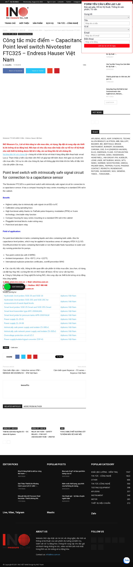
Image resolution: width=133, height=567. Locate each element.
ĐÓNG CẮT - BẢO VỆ (17, 30)
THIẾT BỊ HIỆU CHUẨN (100, 503)
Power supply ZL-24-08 (14, 323)
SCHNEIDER (105, 171)
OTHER (94, 480)
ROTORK (95, 171)
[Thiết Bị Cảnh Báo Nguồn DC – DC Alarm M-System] (16, 421)
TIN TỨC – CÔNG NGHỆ (67, 23)
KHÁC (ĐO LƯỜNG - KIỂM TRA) (104, 472)
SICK (114, 171)
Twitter (68, 2)
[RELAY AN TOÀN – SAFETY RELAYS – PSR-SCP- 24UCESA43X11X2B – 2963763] (44, 421)
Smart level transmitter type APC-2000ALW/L (23, 311)
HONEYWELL (96, 158)
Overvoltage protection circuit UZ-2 (19, 335)
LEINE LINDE (96, 160)
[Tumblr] (121, 540)
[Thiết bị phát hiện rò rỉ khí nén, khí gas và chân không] (97, 80)
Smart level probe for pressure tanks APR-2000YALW (26, 315)
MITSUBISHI (108, 160)
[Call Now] (7, 287)
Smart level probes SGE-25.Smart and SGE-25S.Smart (27, 307)
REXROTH (105, 168)
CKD (102, 149)
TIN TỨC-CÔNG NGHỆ (100, 483)
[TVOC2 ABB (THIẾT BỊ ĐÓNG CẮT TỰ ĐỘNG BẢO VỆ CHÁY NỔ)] (73, 421)
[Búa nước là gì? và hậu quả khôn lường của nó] (53, 474)
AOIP (109, 138)
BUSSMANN (118, 147)
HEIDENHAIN (118, 155)
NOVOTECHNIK (113, 163)
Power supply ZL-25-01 (14, 319)
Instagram (77, 2)
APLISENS (95, 138)
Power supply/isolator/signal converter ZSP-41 (23, 339)
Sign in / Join (51, 2)
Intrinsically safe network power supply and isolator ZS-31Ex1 (30, 331)
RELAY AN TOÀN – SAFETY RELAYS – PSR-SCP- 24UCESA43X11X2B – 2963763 (43, 434)
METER (94, 499)
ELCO (93, 152)
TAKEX (94, 174)
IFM (116, 158)
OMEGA (124, 163)
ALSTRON (110, 141)
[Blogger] (93, 540)
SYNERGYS (117, 138)
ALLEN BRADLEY (98, 141)
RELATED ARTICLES (12, 406)
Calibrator (14, 347)
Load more (110, 102)
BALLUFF (124, 141)
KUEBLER (123, 158)
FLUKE (110, 152)
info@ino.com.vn (53, 554)
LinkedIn (61, 2)
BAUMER (95, 144)
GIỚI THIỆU (24, 23)
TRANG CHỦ (10, 23)
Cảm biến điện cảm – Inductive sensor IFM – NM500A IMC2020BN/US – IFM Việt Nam (22, 371)
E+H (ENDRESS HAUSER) (116, 149)
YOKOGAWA (104, 174)
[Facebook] (100, 540)
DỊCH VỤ (50, 23)
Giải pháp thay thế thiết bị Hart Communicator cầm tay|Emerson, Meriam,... (117, 91)
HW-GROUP (109, 158)
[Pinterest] (114, 540)
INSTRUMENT (97, 495)
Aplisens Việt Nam (68, 296)
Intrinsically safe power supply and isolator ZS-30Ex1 (26, 327)
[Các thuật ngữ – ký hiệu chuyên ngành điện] (53, 499)
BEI (101, 144)
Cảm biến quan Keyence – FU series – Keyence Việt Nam (70, 371)
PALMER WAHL (97, 166)
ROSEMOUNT (116, 168)
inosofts (8, 65)
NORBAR (101, 163)
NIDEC (94, 163)
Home (5, 30)
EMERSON (101, 152)
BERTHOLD (109, 144)
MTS (123, 160)
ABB (62, 428)
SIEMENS (121, 171)
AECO (103, 138)
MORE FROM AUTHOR (33, 406)
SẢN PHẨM (37, 23)
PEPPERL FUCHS (112, 166)
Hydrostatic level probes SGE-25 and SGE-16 (23, 296)
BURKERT (108, 147)
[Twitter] (93, 547)
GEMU (109, 155)
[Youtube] (100, 547)
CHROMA (95, 149)
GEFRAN (101, 155)
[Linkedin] (107, 540)
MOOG (118, 160)
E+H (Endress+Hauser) (25, 34)
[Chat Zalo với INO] (126, 560)
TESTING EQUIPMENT (100, 487)
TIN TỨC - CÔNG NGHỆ (101, 476)
